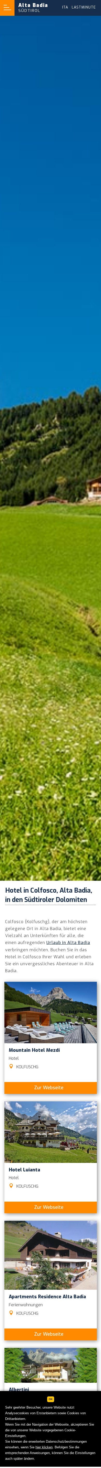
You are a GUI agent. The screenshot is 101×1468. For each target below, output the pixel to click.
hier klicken (44, 1447)
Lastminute (84, 7)
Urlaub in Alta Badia (68, 942)
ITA (65, 7)
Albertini (19, 1390)
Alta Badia (33, 7)
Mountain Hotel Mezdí (34, 1050)
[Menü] (7, 8)
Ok (51, 1399)
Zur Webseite (48, 1088)
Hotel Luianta (24, 1170)
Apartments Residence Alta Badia (47, 1297)
